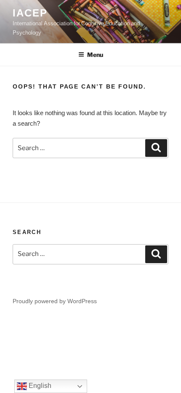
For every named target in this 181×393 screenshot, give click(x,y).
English (39, 385)
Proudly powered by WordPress (55, 301)
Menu (95, 54)
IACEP (30, 12)
